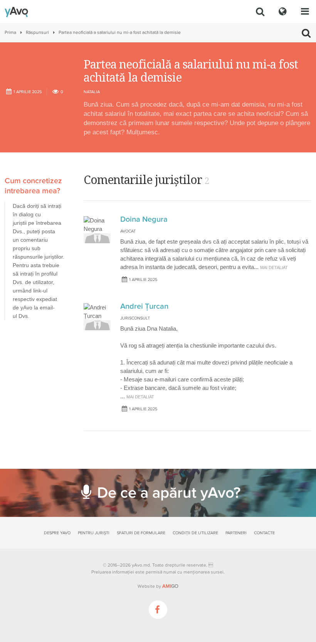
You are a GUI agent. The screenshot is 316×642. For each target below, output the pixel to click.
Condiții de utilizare (195, 532)
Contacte (264, 532)
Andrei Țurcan (144, 306)
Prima (10, 32)
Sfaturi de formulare (141, 532)
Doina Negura (144, 219)
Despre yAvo (57, 532)
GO (170, 586)
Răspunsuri (37, 32)
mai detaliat (274, 267)
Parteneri (236, 532)
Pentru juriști (93, 532)
